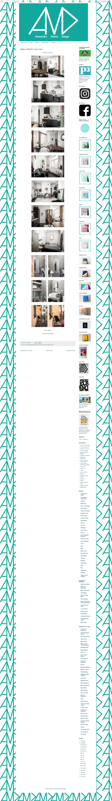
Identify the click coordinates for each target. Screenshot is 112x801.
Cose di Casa (84, 515)
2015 (82, 772)
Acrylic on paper (84, 450)
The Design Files (85, 729)
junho (81, 755)
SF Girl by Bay (84, 724)
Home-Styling (84, 599)
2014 (82, 774)
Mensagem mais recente (26, 350)
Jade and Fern (84, 701)
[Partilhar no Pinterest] (41, 343)
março (82, 761)
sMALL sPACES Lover (49, 344)
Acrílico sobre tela (84, 447)
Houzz (82, 698)
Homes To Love (85, 538)
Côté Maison (84, 520)
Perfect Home (84, 611)
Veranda (83, 572)
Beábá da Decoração (83, 587)
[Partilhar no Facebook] (39, 343)
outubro (82, 749)
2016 (82, 770)
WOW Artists (83, 487)
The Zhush (83, 734)
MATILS (37, 42)
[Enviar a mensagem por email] (34, 343)
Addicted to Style (85, 584)
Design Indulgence (85, 667)
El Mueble (83, 527)
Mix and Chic (84, 713)
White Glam (84, 622)
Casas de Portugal (85, 510)
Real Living (83, 563)
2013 (82, 776)
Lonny (82, 543)
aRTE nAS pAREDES (82, 458)
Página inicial (23, 42)
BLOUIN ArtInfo (84, 647)
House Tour (40, 344)
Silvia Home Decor (85, 616)
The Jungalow (84, 731)
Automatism (84, 641)
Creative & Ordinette (83, 661)
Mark (82, 546)
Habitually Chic (84, 680)
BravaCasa (83, 503)
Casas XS (82, 466)
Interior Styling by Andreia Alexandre (85, 602)
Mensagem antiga (71, 350)
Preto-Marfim (84, 613)
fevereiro (82, 763)
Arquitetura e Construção (84, 498)
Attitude (83, 501)
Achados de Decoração (84, 629)
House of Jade (84, 692)
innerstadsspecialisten (48, 333)
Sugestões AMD (84, 485)
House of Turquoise (83, 695)
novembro (82, 746)
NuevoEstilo (84, 555)
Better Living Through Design (85, 644)
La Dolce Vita (84, 707)
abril (81, 759)
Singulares (83, 570)
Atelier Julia (84, 639)
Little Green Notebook (84, 710)
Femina (82, 532)
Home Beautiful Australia (84, 535)
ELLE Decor (84, 530)
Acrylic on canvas (84, 448)
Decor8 (82, 664)
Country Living (84, 518)
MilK (82, 548)
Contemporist (84, 658)
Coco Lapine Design (84, 655)
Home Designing (85, 685)
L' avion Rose (84, 608)
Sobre (31, 42)
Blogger (64, 788)
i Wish (81, 470)
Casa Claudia (84, 508)
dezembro (82, 744)
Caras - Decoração (85, 506)
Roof (82, 565)
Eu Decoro (83, 678)
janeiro (82, 765)
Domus (82, 525)
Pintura (82, 480)
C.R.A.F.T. (83, 652)
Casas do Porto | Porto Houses (84, 461)
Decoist (82, 523)
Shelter (82, 727)
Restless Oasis (84, 718)
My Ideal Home (84, 716)
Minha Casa (84, 551)
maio (81, 757)
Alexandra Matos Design (32, 344)
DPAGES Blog (84, 672)
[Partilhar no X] (38, 343)
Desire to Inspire (85, 669)
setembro (82, 751)
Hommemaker (84, 690)
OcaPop (83, 558)
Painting (82, 478)
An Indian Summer (85, 636)
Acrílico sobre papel (85, 445)
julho (81, 753)
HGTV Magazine (85, 683)
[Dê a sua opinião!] (36, 343)
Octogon (83, 560)
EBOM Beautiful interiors (85, 675)
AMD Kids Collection (85, 455)
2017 (82, 768)
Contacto (53, 42)
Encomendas (45, 42)
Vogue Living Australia (84, 576)
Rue (82, 567)
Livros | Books (83, 472)
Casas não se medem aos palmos (85, 464)
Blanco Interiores (85, 590)
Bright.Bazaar (84, 650)
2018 (82, 743)
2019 (82, 741)
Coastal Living (84, 513)
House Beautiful (85, 541)
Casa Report (84, 592)
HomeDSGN (84, 687)
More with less (84, 553)
